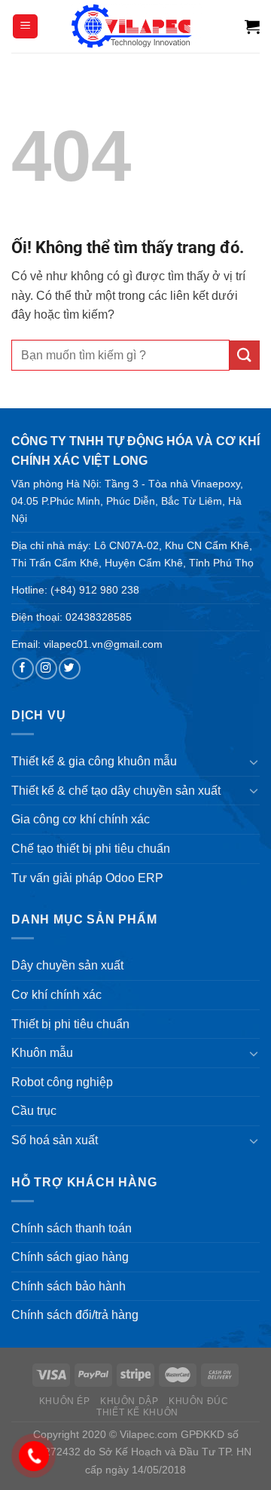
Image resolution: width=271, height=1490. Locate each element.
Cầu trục (33, 1110)
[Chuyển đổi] (254, 762)
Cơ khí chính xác (56, 994)
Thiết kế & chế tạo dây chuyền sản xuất (116, 790)
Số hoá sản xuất (54, 1140)
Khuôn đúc (199, 1401)
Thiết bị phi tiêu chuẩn (70, 1024)
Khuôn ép (64, 1401)
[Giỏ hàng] (252, 26)
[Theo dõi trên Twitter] (69, 668)
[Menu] (25, 26)
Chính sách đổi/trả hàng (75, 1314)
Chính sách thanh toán (71, 1228)
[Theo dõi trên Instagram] (45, 668)
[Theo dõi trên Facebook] (22, 668)
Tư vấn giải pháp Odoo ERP (87, 878)
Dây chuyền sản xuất (67, 965)
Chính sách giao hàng (70, 1256)
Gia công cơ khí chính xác (80, 819)
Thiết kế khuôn (137, 1412)
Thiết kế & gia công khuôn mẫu (94, 761)
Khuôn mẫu (42, 1052)
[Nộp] (245, 355)
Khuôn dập (129, 1401)
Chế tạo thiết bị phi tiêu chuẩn (90, 848)
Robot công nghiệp (62, 1082)
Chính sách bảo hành (68, 1286)
